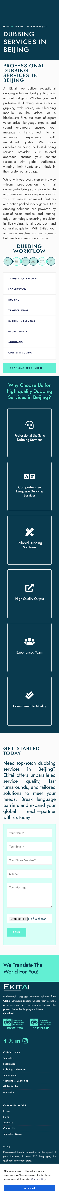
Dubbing (14, 299)
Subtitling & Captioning (15, 1081)
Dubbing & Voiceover (14, 1069)
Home (6, 26)
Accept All (29, 1188)
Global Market (18, 331)
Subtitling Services (21, 321)
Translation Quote (12, 1134)
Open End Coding (20, 352)
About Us (8, 1122)
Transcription (18, 310)
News (6, 1117)
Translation (8, 1058)
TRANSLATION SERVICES (23, 278)
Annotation (16, 342)
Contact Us (9, 1128)
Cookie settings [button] (38, 1179)
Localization (17, 289)
